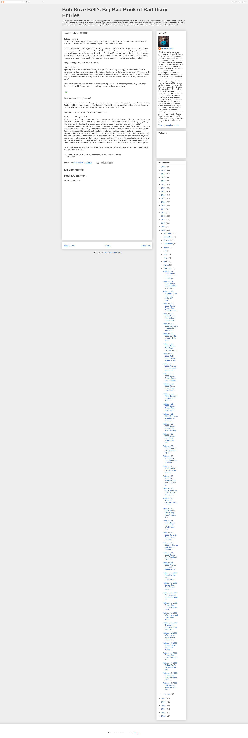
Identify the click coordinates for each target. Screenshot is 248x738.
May (166, 258)
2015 (163, 205)
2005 (163, 705)
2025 (163, 170)
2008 (163, 230)
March (166, 265)
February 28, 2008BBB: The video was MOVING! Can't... (170, 295)
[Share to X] (107, 162)
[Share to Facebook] (109, 162)
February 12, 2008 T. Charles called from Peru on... (170, 546)
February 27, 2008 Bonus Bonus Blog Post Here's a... (170, 307)
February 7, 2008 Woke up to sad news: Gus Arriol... (170, 616)
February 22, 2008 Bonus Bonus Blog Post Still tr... (169, 387)
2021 (163, 184)
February (168, 268)
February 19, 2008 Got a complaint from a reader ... (170, 459)
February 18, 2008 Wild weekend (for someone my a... (169, 480)
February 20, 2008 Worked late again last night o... (169, 449)
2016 (163, 202)
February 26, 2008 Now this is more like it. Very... (170, 337)
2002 (163, 716)
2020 (163, 188)
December (168, 233)
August (167, 247)
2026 (163, 167)
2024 (163, 174)
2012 (163, 216)
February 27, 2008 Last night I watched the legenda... (170, 327)
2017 (163, 198)
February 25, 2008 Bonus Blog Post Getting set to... (170, 347)
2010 (163, 223)
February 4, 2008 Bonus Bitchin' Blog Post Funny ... (170, 646)
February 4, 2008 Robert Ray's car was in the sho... (170, 666)
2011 (163, 220)
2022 (163, 181)
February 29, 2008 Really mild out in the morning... (169, 274)
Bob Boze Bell (167, 48)
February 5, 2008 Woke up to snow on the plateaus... (170, 636)
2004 (163, 709)
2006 (163, 702)
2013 (163, 212)
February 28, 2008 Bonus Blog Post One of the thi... (170, 284)
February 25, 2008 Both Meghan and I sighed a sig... (169, 357)
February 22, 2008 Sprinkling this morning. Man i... (170, 397)
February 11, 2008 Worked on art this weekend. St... (170, 566)
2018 (163, 195)
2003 (163, 712)
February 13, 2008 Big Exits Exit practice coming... (170, 536)
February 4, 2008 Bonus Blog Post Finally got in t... (170, 656)
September (168, 244)
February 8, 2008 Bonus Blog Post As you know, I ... (170, 586)
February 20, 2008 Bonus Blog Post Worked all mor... (169, 438)
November (168, 237)
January (167, 694)
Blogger (137, 733)
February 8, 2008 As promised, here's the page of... (170, 596)
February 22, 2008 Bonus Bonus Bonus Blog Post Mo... (170, 377)
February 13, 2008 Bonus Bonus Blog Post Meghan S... (169, 512)
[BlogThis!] (104, 162)
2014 (163, 209)
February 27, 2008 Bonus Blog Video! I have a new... (169, 317)
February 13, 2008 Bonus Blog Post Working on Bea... (169, 525)
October (167, 240)
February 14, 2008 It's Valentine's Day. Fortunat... (170, 501)
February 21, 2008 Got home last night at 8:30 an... (170, 417)
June (166, 254)
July (165, 251)
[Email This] (102, 162)
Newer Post (69, 246)
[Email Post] (97, 163)
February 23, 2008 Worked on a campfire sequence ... (169, 367)
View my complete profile (168, 125)
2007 (163, 698)
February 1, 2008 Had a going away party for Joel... (170, 686)
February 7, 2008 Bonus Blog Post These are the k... (170, 606)
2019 (163, 191)
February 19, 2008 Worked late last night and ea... (169, 469)
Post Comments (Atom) (112, 252)
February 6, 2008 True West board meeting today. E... (170, 626)
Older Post (145, 246)
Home (108, 246)
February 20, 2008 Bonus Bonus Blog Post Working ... (170, 427)
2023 (163, 177)
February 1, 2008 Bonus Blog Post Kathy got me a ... (170, 676)
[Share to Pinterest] (112, 162)
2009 (163, 227)
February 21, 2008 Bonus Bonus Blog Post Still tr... (169, 407)
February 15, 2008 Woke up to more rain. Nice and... (170, 491)
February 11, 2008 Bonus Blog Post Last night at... (170, 556)
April (166, 261)
